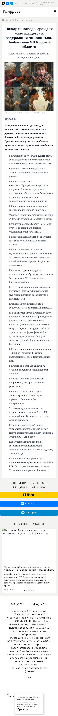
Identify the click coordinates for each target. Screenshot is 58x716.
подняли (26, 168)
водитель (14, 185)
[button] (24, 590)
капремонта (34, 227)
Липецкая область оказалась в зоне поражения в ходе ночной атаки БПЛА (29, 568)
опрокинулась (17, 395)
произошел (26, 349)
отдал (33, 214)
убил (23, 253)
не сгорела (28, 209)
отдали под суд (29, 270)
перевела (14, 412)
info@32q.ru (18, 3)
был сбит (14, 240)
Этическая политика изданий (44, 3)
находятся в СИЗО (36, 324)
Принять (19, 709)
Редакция (29, 3)
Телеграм (31, 512)
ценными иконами (20, 290)
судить (42, 155)
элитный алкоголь (41, 307)
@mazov (29, 671)
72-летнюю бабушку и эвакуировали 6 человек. (29, 369)
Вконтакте (31, 503)
